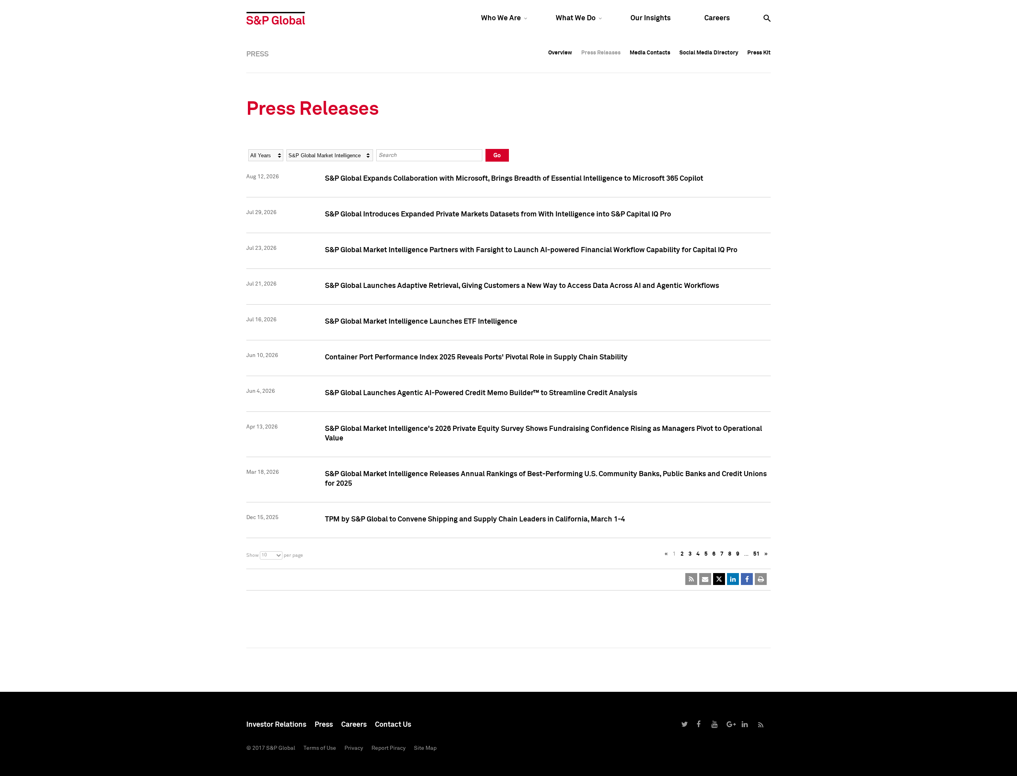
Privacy (353, 748)
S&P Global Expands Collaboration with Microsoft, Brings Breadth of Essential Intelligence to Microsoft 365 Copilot (514, 178)
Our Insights (650, 18)
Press (324, 724)
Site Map (425, 748)
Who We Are (501, 18)
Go (497, 155)
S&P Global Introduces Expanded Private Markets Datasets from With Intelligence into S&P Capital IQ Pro (498, 214)
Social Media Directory (708, 53)
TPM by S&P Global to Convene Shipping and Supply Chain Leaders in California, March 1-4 (475, 519)
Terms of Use (320, 748)
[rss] (691, 579)
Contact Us (393, 724)
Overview (560, 53)
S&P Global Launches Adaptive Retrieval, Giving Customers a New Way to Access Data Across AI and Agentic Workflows (522, 286)
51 (756, 554)
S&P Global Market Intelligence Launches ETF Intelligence (421, 321)
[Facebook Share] (747, 579)
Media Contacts (650, 53)
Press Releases (601, 53)
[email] (705, 579)
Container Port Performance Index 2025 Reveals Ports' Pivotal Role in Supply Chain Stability (476, 357)
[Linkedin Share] (733, 579)
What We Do (576, 18)
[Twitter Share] (719, 579)
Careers (717, 18)
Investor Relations (276, 724)
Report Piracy (388, 748)
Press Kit (759, 53)
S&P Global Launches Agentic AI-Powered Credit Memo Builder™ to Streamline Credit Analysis (481, 393)
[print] (761, 579)
